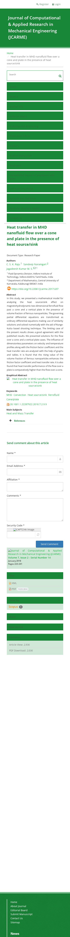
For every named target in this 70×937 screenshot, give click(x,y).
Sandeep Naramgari (34, 264)
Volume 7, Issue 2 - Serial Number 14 (29, 557)
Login (57, 4)
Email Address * (16, 465)
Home (10, 53)
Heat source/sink (37, 394)
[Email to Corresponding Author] (34, 268)
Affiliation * (13, 479)
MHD (9, 394)
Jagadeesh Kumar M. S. (19, 268)
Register (44, 4)
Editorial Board (18, 116)
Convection (20, 394)
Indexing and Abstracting (24, 126)
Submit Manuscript (21, 155)
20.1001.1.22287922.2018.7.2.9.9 (28, 404)
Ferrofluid (53, 394)
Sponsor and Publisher (23, 198)
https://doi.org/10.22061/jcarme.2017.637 (35, 289)
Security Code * (15, 525)
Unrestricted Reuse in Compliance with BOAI (32, 177)
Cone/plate (12, 399)
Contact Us (16, 218)
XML (14, 583)
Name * (11, 453)
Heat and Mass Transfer (20, 413)
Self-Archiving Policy (21, 188)
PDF (19, 589)
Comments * (14, 495)
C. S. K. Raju (13, 264)
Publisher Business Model (24, 208)
